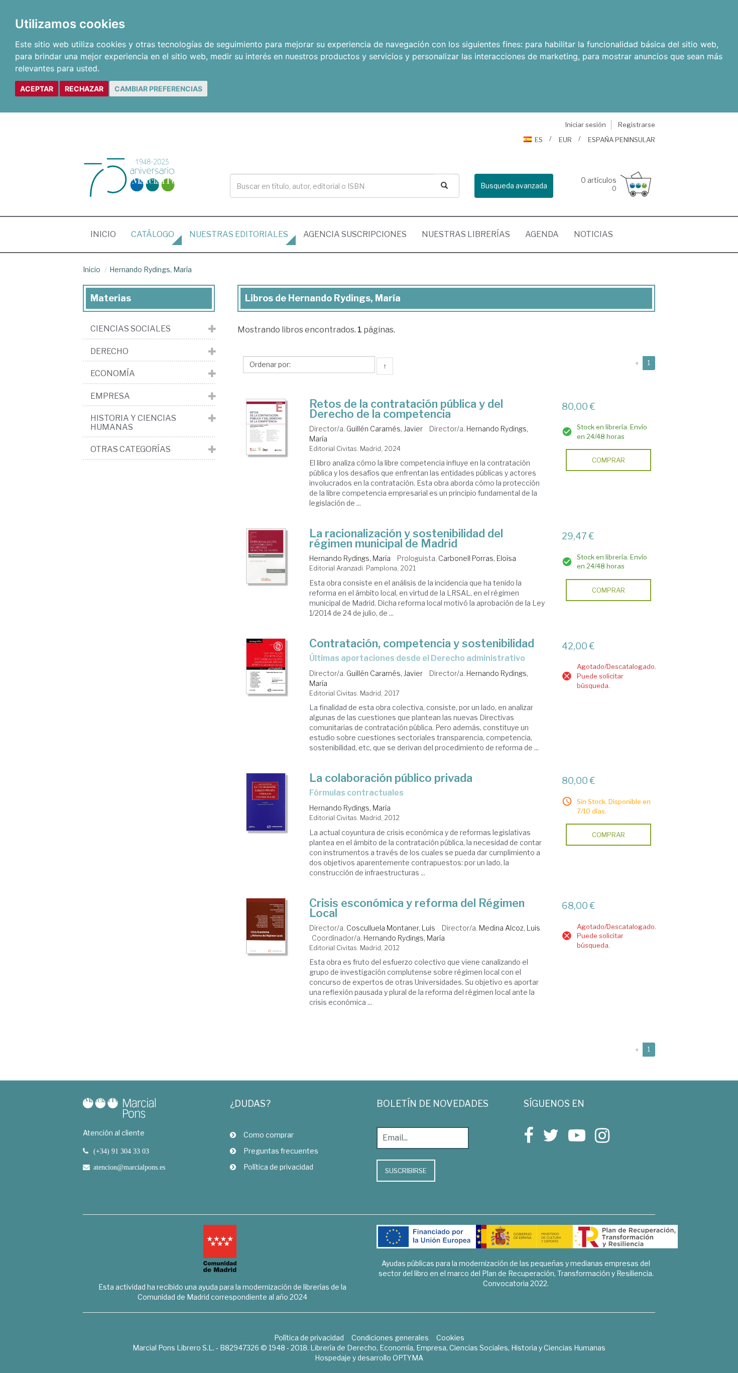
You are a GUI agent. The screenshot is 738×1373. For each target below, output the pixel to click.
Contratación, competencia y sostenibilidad (421, 643)
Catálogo (152, 234)
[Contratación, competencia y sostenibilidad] (266, 666)
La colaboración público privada (390, 777)
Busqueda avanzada (513, 185)
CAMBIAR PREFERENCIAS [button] (158, 88)
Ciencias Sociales (130, 328)
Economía (112, 373)
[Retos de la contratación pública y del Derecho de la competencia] (266, 427)
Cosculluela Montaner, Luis (390, 928)
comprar (608, 460)
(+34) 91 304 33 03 (121, 1151)
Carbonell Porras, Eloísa (477, 558)
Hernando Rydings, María (150, 269)
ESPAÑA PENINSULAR (621, 140)
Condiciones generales (390, 1337)
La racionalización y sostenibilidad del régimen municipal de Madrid (406, 538)
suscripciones (355, 234)
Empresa (110, 396)
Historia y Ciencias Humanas (133, 422)
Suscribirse (406, 1171)
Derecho (109, 351)
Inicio (107, 234)
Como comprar (268, 1134)
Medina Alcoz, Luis (509, 928)
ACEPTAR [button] (36, 88)
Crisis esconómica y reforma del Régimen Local (417, 908)
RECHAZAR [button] (84, 88)
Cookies (450, 1337)
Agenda (542, 234)
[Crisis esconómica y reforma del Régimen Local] (266, 926)
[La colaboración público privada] (266, 802)
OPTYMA (408, 1357)
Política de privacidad (278, 1167)
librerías (466, 234)
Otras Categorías (130, 449)
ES (539, 140)
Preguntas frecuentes (280, 1151)
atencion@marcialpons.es (129, 1167)
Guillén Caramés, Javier (384, 428)
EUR (565, 140)
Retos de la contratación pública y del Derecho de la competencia (406, 408)
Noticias (593, 234)
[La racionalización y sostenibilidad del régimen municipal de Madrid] (266, 556)
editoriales (238, 234)
